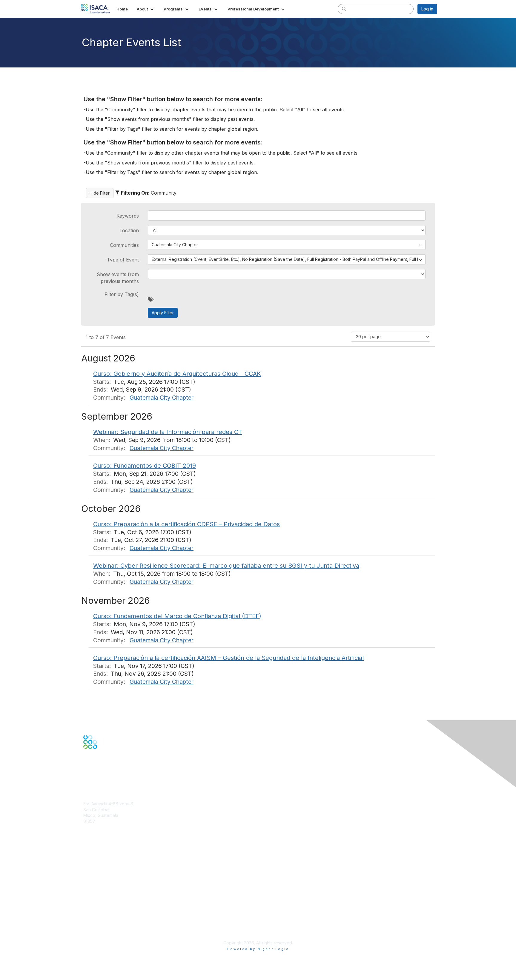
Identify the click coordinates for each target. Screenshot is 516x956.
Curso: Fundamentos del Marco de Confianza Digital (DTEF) (177, 616)
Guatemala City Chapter (162, 397)
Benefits (91, 861)
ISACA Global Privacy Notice (111, 925)
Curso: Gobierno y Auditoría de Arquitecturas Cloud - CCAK (177, 373)
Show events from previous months (118, 277)
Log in (427, 8)
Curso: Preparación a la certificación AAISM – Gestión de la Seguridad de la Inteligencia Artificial (228, 657)
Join (87, 855)
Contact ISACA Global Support (113, 876)
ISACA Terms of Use (103, 919)
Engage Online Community (109, 777)
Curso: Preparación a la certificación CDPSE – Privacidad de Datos (186, 524)
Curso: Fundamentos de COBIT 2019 (144, 465)
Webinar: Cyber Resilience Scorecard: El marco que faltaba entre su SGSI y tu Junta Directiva (226, 565)
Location (129, 230)
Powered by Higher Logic (258, 949)
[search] (344, 8)
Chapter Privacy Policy (105, 933)
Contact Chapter (99, 829)
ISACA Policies (97, 913)
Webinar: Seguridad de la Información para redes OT (167, 431)
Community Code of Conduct (111, 907)
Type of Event (123, 260)
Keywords (127, 216)
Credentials (94, 867)
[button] (145, 8)
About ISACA (95, 901)
